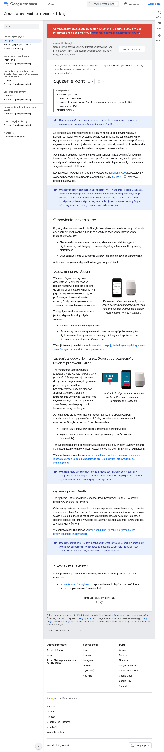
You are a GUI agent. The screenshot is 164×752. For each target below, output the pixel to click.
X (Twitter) (88, 670)
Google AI (52, 727)
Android (123, 650)
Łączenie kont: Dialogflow (74, 584)
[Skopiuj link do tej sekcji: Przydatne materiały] (91, 566)
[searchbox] (21, 26)
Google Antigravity (128, 670)
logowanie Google (119, 172)
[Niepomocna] (142, 65)
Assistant (30, 4)
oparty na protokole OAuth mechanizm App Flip (103, 475)
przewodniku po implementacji (87, 349)
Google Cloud (125, 675)
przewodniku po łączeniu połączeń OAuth (111, 530)
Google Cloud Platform (58, 722)
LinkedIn (87, 665)
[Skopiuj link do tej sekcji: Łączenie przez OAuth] (89, 491)
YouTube (87, 675)
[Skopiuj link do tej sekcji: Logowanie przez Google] (93, 272)
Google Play (125, 681)
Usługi (74, 65)
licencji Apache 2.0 (85, 618)
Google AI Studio (127, 665)
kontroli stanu (112, 205)
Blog (85, 650)
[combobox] (103, 4)
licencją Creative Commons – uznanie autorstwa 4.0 (122, 615)
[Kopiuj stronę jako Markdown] (99, 81)
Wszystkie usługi (55, 732)
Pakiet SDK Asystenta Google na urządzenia (61, 661)
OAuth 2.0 (117, 176)
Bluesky (87, 655)
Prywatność (64, 745)
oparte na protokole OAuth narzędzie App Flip (113, 546)
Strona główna (60, 65)
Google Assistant (89, 65)
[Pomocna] (137, 65)
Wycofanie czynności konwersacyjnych (115, 32)
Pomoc (50, 655)
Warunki (51, 745)
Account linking (54, 14)
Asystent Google (55, 650)
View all (123, 686)
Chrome (123, 655)
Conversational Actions (21, 14)
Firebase (123, 660)
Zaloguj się (154, 4)
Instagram (88, 660)
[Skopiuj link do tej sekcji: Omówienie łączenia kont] (101, 220)
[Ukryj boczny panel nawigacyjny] (38, 746)
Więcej (51, 3)
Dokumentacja (64, 69)
